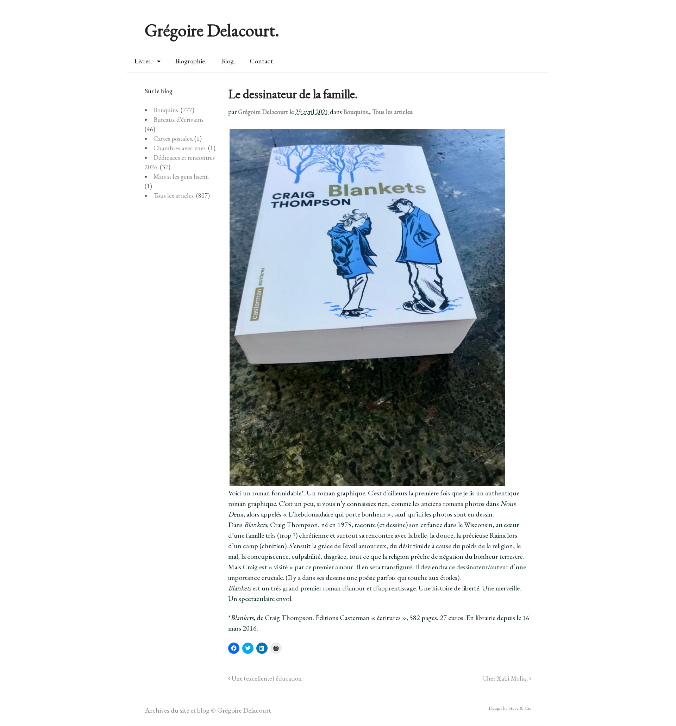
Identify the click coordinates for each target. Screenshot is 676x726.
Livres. (143, 60)
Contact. (262, 60)
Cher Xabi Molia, (505, 678)
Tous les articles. (392, 112)
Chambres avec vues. (180, 148)
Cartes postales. (173, 138)
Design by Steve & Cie (510, 708)
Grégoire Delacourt (263, 112)
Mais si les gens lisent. (181, 177)
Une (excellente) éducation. (266, 678)
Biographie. (190, 60)
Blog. (228, 60)
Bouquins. (356, 112)
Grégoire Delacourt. (212, 30)
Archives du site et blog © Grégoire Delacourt (208, 710)
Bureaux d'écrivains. (179, 119)
